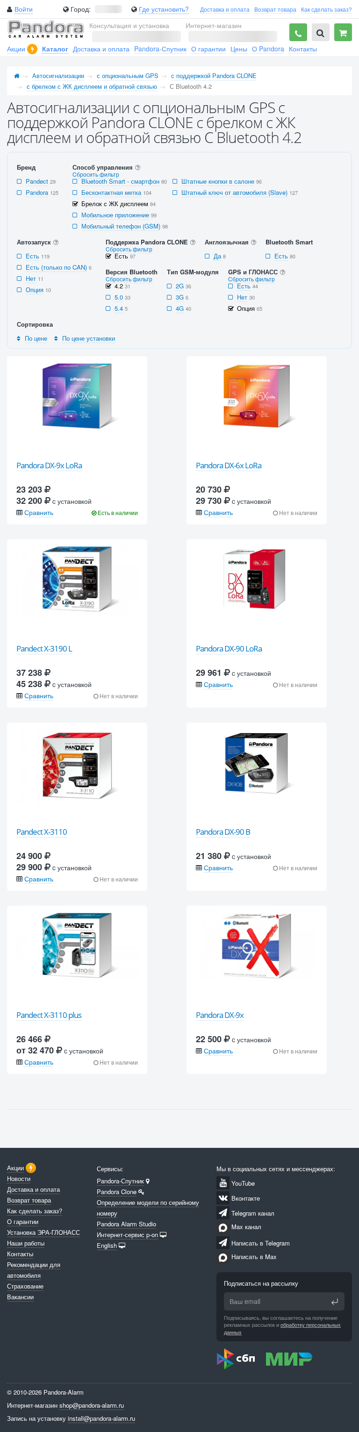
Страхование (25, 1286)
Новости (18, 1178)
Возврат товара (275, 9)
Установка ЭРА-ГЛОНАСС (43, 1232)
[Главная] (17, 75)
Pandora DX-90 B (223, 831)
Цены (238, 48)
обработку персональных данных (282, 1328)
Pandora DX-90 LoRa (229, 648)
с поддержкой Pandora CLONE (214, 75)
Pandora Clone (116, 1191)
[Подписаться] (335, 1302)
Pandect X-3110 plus (48, 1015)
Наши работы (25, 1243)
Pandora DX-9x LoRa (49, 465)
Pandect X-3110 (41, 831)
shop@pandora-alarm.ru (91, 1405)
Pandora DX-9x (220, 1015)
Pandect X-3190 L (44, 648)
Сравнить (38, 512)
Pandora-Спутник (160, 48)
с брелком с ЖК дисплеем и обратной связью (92, 86)
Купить (83, 445)
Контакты (303, 48)
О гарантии (208, 48)
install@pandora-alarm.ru (101, 1418)
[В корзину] (343, 32)
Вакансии (20, 1296)
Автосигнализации (58, 75)
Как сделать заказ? (326, 9)
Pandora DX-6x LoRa (228, 465)
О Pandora (268, 48)
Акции (16, 48)
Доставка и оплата (225, 9)
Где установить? (164, 9)
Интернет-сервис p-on (127, 1234)
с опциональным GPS (127, 75)
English (107, 1245)
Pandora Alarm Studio (126, 1223)
